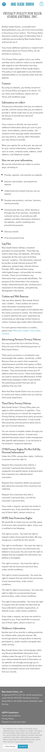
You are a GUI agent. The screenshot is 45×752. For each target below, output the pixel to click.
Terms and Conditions (11, 716)
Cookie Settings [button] (9, 746)
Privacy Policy (8, 719)
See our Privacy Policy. (24, 742)
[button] (4, 4)
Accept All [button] (22, 746)
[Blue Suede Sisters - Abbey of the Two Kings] (23, 4)
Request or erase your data (14, 722)
